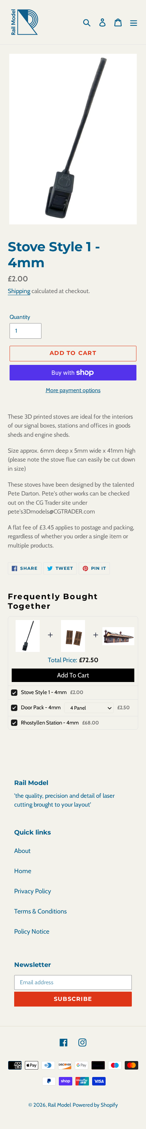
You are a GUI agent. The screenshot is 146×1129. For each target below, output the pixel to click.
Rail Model (59, 1105)
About (22, 851)
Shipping (19, 290)
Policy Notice (31, 931)
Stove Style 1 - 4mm (44, 692)
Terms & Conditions (40, 911)
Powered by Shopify (95, 1105)
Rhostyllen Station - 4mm (50, 723)
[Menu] (133, 22)
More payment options (73, 390)
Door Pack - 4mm (41, 707)
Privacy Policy (32, 891)
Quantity (20, 317)
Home (22, 871)
